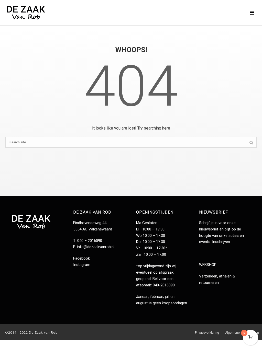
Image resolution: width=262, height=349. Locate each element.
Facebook (81, 258)
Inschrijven (221, 241)
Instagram (81, 264)
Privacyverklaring (207, 332)
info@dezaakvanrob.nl (95, 247)
